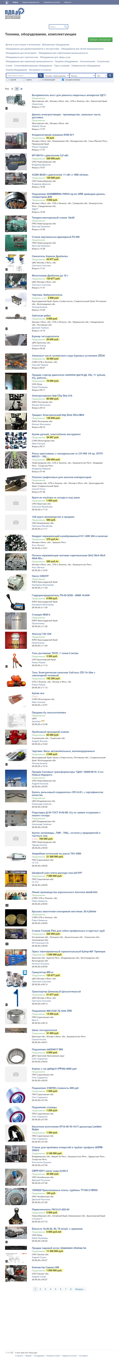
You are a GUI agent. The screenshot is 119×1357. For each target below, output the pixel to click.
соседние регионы (72, 79)
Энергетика (37, 103)
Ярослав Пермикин (41, 226)
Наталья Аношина (40, 963)
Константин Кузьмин (41, 1162)
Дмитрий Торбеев (40, 327)
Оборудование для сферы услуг (55, 57)
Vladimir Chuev (39, 126)
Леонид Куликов (39, 306)
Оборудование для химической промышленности (29, 61)
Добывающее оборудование (55, 44)
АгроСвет (36, 721)
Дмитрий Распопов (41, 1180)
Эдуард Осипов (39, 844)
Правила (28, 1356)
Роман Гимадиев (40, 146)
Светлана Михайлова (42, 506)
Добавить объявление (100, 39)
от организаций (48, 79)
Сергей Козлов (39, 345)
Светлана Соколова (41, 265)
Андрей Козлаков (40, 783)
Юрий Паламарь (40, 386)
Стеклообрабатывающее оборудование (33, 65)
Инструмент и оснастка (40, 69)
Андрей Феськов (39, 741)
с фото (29, 79)
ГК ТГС (35, 862)
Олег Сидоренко (40, 1058)
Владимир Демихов (41, 164)
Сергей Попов (38, 488)
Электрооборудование (16, 69)
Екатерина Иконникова (43, 584)
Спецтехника (103, 61)
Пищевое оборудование (66, 61)
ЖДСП (35, 208)
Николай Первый (40, 364)
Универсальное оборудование (85, 65)
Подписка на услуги (69, 1356)
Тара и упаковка (62, 65)
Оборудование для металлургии (21, 52)
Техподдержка (39, 1356)
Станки (9, 65)
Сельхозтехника (87, 61)
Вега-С (35, 1020)
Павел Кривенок (39, 900)
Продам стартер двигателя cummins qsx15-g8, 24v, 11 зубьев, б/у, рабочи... (69, 376)
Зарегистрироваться (30, 2)
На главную (83, 1356)
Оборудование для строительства (22, 57)
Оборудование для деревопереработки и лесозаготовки (32, 48)
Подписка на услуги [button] (52, 2)
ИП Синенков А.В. (40, 942)
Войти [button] (15, 2)
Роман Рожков (38, 662)
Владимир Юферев (41, 468)
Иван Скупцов (38, 443)
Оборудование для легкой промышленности (82, 48)
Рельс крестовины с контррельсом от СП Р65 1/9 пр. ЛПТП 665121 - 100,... (67, 455)
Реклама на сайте (53, 1356)
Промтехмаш (38, 623)
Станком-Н (37, 1218)
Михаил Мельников (41, 404)
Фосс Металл (38, 545)
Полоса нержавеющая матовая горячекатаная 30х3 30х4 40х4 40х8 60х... (68, 557)
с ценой (13, 79)
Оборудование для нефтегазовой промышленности (63, 52)
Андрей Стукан (39, 1257)
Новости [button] (67, 2)
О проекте (19, 1356)
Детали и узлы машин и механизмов (23, 44)
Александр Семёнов (41, 803)
